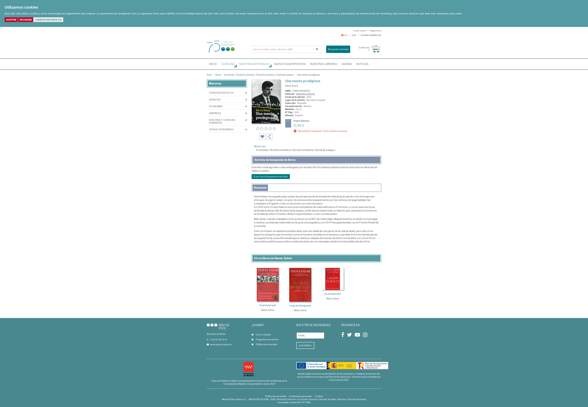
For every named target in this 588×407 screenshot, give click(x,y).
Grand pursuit (267, 305)
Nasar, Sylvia (291, 85)
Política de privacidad (266, 344)
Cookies (319, 396)
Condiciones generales (300, 396)
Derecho (215, 99)
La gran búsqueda (300, 305)
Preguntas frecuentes (267, 339)
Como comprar (263, 334)
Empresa (215, 113)
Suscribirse (305, 345)
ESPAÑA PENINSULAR (371, 35)
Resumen (260, 187)
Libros (218, 74)
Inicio (214, 63)
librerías (323, 64)
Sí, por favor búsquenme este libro (270, 176)
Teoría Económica (245, 74)
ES (346, 35)
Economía (229, 74)
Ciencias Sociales (221, 92)
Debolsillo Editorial (305, 94)
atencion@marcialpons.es (221, 344)
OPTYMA (306, 402)
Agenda (347, 64)
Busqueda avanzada (338, 49)
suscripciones (289, 64)
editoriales (254, 64)
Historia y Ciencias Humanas (222, 121)
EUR (354, 35)
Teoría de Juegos (284, 74)
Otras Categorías (221, 129)
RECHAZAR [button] (26, 19)
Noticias (362, 64)
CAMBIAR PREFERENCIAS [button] (48, 19)
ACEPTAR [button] (11, 19)
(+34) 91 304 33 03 (218, 339)
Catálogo (228, 64)
